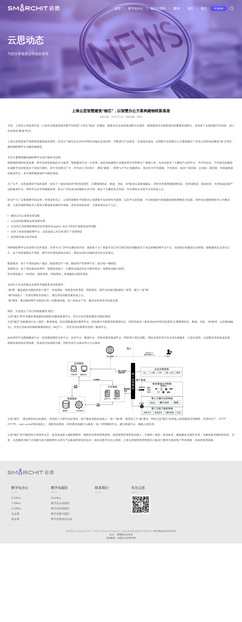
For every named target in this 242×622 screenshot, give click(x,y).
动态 (190, 8)
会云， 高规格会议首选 (121, 534)
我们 (204, 8)
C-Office (16, 508)
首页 (118, 8)
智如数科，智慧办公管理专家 (121, 538)
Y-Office (16, 503)
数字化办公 (135, 8)
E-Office (16, 497)
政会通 (15, 519)
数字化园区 (158, 8)
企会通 (15, 513)
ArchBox (56, 497)
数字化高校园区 (60, 508)
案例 (177, 8)
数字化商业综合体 (61, 519)
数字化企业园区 (60, 503)
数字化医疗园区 (60, 513)
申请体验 (218, 8)
